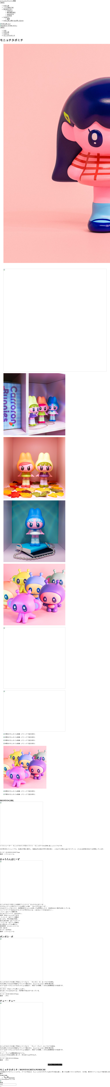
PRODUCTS (7, 9)
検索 (1, 1082)
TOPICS (6, 17)
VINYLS (9, 11)
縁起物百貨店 (11, 12)
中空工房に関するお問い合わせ (13, 20)
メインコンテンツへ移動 (8, 1)
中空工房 (6, 6)
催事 (8, 19)
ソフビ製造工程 (8, 7)
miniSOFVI (10, 14)
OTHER (9, 15)
